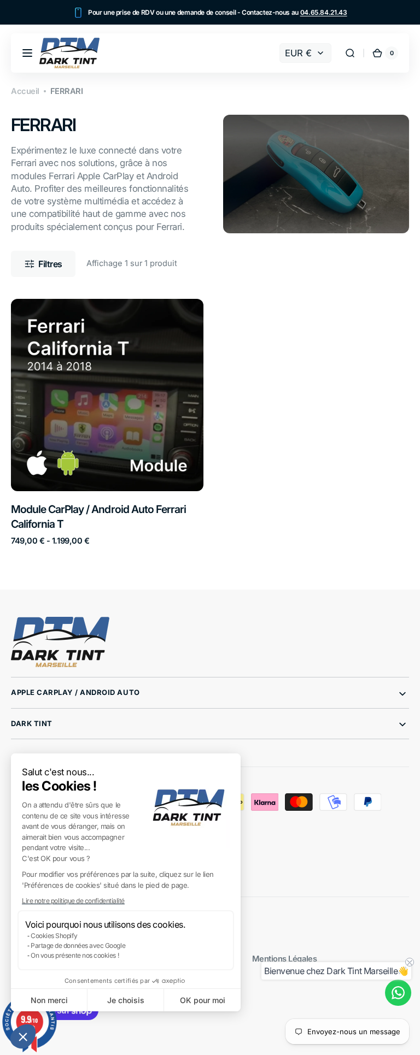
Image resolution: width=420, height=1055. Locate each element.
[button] (23, 1036)
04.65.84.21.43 (323, 12)
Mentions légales (284, 959)
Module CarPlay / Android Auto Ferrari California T (98, 517)
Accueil (25, 91)
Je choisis (125, 1000)
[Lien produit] (107, 422)
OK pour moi (202, 1000)
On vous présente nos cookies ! (75, 955)
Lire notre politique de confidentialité (73, 901)
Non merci (49, 1000)
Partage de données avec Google (78, 945)
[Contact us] (398, 993)
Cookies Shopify (54, 936)
